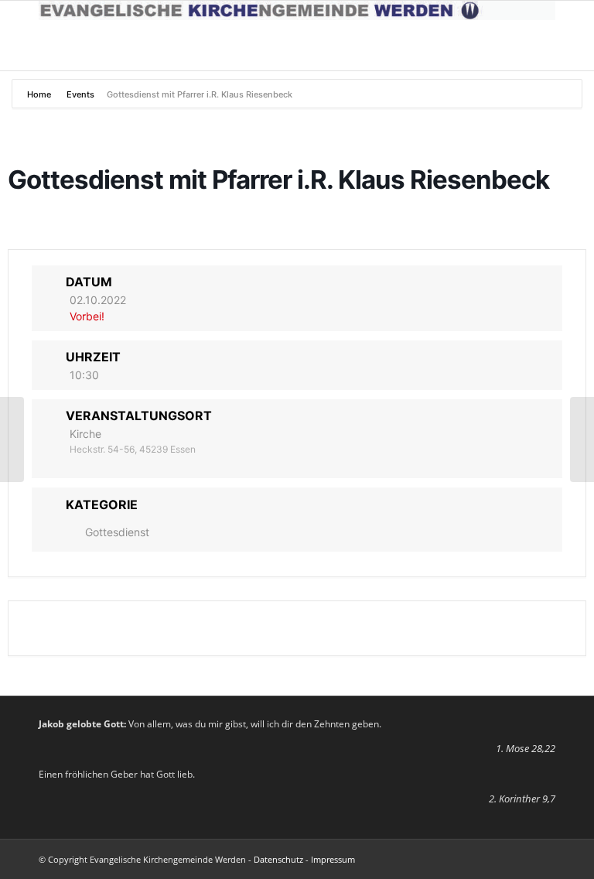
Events (80, 94)
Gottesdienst (117, 532)
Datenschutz (278, 859)
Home (40, 94)
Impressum (333, 859)
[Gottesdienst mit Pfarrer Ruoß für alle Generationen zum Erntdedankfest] (12, 439)
